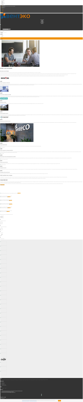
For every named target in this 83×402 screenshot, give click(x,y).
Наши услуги (3, 382)
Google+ (4, 10)
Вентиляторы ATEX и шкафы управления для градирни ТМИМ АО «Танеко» (15, 209)
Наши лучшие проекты (4, 385)
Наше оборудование (4, 384)
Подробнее (11, 200)
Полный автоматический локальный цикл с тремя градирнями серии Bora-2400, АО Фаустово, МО (19, 194)
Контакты (3, 4)
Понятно (59, 400)
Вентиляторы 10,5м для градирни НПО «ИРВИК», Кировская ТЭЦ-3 (8, 392)
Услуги (2, 1)
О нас (2, 3)
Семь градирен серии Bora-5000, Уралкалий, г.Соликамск (11, 198)
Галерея (2, 2)
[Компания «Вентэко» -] (15, 18)
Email (3, 11)
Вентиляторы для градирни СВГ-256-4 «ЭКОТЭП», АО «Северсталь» (13, 205)
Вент (1, 27)
